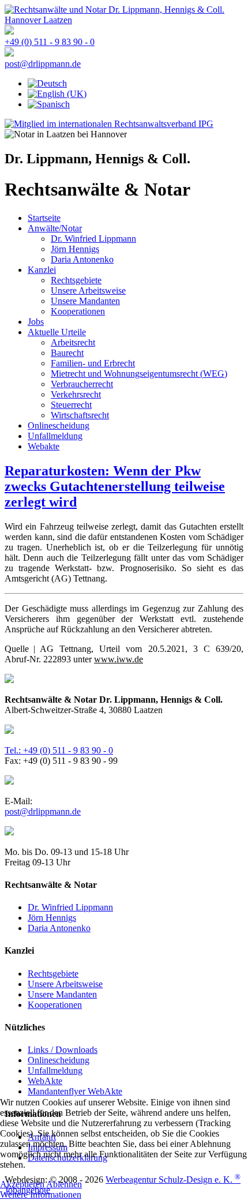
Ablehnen (64, 1184)
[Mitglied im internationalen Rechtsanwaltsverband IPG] (109, 124)
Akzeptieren (22, 1184)
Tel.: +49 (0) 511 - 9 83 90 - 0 (59, 750)
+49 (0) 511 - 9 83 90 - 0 (50, 42)
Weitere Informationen (40, 1194)
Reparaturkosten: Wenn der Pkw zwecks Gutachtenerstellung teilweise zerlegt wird (115, 486)
